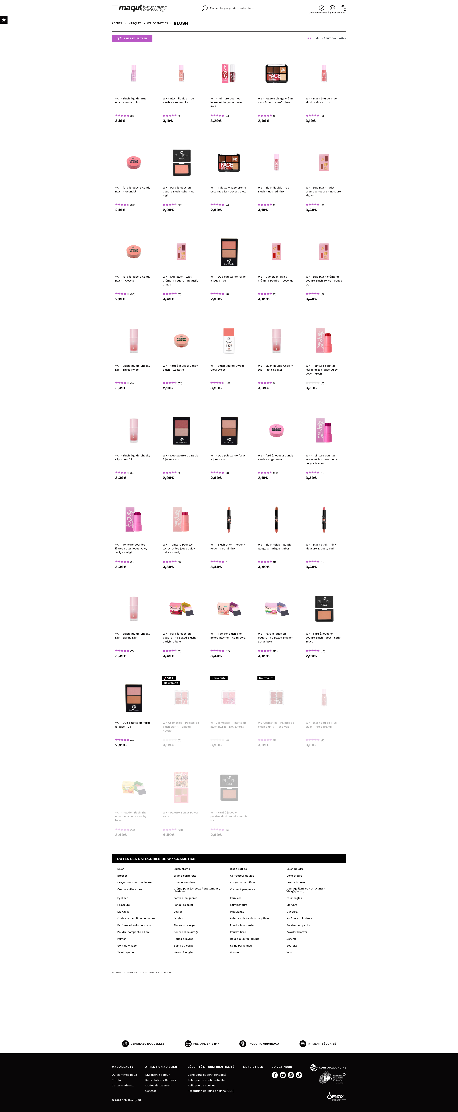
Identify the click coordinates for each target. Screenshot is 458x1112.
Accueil (117, 23)
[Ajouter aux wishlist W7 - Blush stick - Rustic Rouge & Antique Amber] (276, 501)
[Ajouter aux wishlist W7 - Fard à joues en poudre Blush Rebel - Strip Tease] (324, 590)
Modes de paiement (158, 1085)
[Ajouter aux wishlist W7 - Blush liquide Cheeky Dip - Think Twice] (133, 322)
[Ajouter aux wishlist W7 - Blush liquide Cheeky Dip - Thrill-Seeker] (276, 322)
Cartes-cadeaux (123, 1085)
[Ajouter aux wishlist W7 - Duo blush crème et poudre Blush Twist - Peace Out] (324, 233)
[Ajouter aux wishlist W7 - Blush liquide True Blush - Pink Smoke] (181, 54)
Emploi (116, 1080)
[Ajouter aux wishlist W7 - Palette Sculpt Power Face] (181, 768)
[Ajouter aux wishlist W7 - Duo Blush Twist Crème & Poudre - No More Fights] (324, 143)
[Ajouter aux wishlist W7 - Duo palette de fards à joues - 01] (229, 233)
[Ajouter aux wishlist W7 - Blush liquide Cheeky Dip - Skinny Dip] (133, 590)
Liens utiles (253, 1067)
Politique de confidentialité (206, 1080)
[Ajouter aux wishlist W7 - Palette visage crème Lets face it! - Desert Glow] (229, 143)
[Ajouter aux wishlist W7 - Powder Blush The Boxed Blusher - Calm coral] (229, 590)
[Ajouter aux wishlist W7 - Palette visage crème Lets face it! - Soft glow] (276, 54)
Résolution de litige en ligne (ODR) (211, 1090)
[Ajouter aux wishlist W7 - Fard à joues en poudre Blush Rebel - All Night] (181, 143)
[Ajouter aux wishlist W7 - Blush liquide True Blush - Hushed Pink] (276, 143)
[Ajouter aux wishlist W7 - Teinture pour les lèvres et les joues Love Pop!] (229, 54)
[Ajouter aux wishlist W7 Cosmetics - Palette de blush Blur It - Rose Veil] (276, 679)
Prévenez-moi (182, 751)
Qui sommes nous (124, 1074)
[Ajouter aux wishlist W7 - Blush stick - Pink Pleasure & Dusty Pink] (324, 501)
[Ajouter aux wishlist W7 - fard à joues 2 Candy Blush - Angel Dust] (276, 411)
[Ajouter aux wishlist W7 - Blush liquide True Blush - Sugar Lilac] (133, 54)
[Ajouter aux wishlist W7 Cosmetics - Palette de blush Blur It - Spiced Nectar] (181, 679)
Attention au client (162, 1067)
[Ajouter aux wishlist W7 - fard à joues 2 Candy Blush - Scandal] (133, 143)
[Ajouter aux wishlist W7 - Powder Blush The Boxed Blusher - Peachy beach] (133, 768)
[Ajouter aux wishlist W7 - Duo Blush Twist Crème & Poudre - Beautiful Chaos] (181, 233)
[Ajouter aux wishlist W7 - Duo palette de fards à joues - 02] (181, 411)
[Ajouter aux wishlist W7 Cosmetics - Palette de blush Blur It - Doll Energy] (229, 679)
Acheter (134, 127)
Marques (135, 23)
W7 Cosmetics (157, 23)
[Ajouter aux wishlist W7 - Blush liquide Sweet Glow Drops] (229, 322)
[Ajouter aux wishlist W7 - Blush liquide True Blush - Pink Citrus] (324, 54)
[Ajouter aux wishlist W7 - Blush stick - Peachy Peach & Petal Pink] (229, 501)
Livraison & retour (157, 1074)
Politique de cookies (201, 1085)
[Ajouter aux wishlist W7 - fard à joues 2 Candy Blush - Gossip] (133, 233)
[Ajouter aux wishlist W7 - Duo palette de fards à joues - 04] (229, 411)
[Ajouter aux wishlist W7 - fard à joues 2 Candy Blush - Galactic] (181, 322)
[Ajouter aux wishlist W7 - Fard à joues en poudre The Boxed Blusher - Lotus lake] (276, 590)
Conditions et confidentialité (207, 1074)
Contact (150, 1090)
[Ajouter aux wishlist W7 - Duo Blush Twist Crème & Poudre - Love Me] (276, 233)
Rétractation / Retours (160, 1080)
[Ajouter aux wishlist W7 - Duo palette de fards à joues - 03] (133, 679)
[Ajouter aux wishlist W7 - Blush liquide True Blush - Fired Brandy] (324, 679)
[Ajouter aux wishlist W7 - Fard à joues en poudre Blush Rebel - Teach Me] (229, 768)
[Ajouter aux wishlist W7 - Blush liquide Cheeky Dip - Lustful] (133, 411)
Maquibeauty (123, 1067)
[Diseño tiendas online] (336, 1096)
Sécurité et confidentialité (211, 1067)
